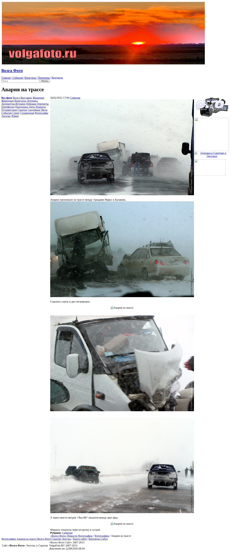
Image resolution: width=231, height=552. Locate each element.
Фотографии (102, 535)
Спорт (16, 113)
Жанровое (38, 97)
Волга (16, 97)
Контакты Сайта (98, 538)
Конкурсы (30, 77)
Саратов (22, 110)
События (17, 77)
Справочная (27, 113)
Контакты (57, 77)
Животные (7, 100)
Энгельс (6, 116)
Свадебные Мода (37, 110)
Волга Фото (12, 70)
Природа (41, 106)
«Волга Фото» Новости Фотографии (71, 535)
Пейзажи (31, 103)
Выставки (26, 97)
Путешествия (9, 110)
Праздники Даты (25, 106)
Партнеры (44, 77)
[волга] (212, 106)
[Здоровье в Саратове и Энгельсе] (211, 153)
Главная (5, 77)
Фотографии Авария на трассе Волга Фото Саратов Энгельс (36, 538)
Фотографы (41, 113)
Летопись (32, 100)
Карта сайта (80, 538)
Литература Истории (13, 103)
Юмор (15, 116)
